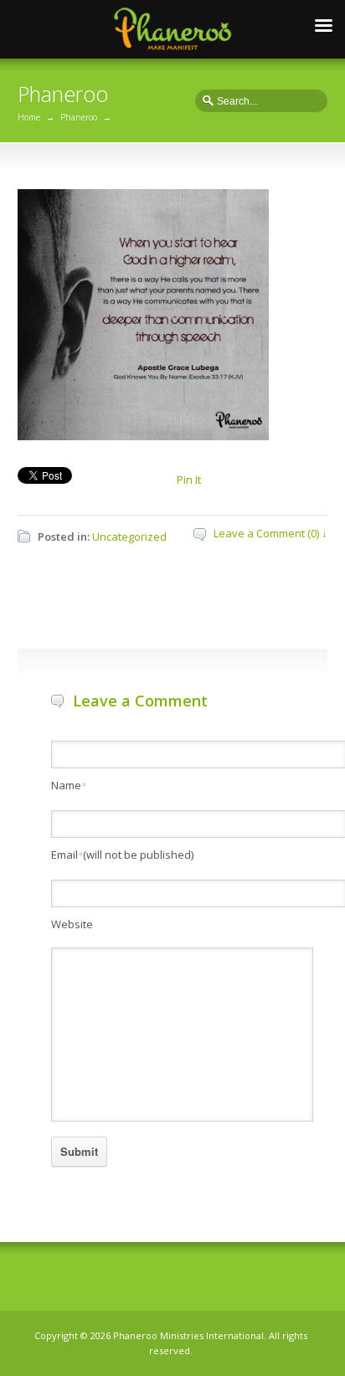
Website (72, 924)
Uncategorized (129, 536)
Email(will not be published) (122, 854)
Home (29, 117)
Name (68, 785)
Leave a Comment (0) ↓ (270, 533)
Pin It (189, 479)
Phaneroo (78, 117)
